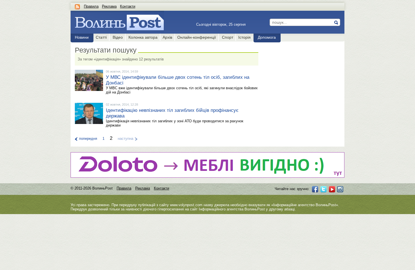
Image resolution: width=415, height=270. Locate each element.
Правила (91, 6)
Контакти (127, 6)
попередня (88, 138)
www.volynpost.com (186, 205)
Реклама (109, 6)
